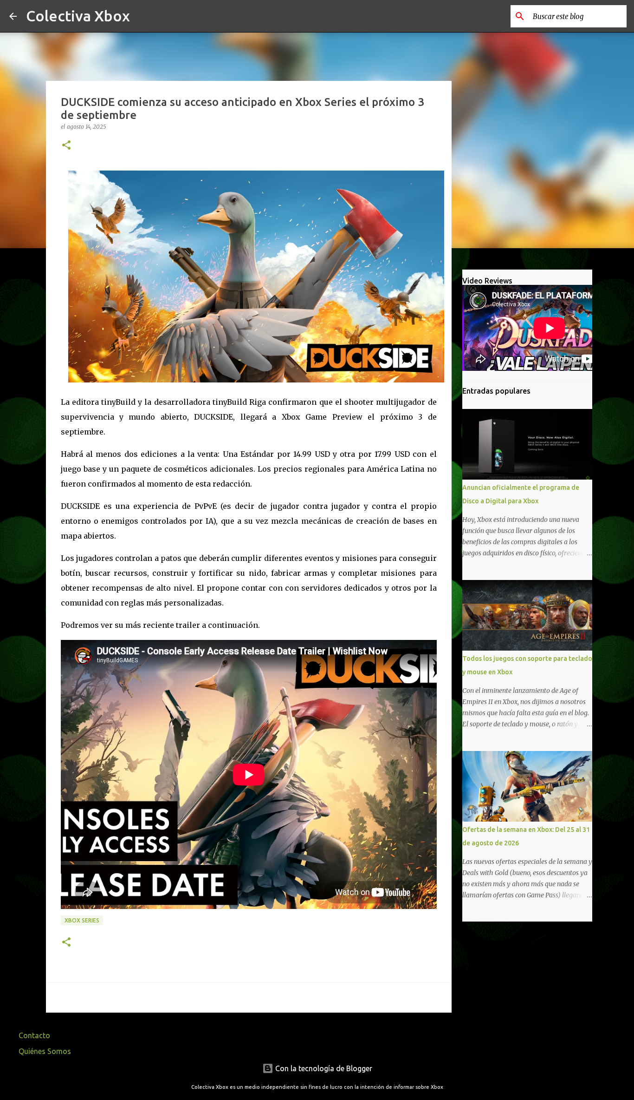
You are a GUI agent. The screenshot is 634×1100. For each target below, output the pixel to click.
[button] (66, 145)
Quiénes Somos (45, 1051)
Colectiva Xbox (78, 15)
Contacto (34, 1035)
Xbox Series (82, 920)
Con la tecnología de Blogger (322, 1068)
